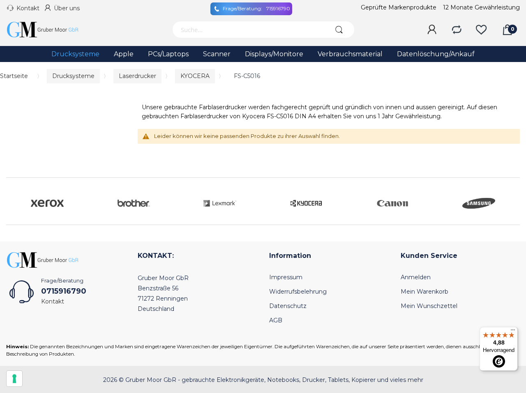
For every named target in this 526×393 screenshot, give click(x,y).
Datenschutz (288, 306)
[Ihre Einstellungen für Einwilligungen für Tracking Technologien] (14, 378)
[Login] (432, 30)
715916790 (256, 8)
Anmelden (416, 277)
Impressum (285, 277)
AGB (275, 320)
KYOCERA (195, 76)
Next (512, 201)
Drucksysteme (73, 76)
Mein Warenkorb (424, 291)
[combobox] (248, 29)
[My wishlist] (481, 30)
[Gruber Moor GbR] (49, 29)
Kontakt (27, 8)
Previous (14, 201)
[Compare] (456, 30)
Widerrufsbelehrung (298, 291)
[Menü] (513, 332)
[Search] (338, 29)
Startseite (14, 76)
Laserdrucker (137, 76)
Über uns (67, 8)
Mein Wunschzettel (429, 306)
